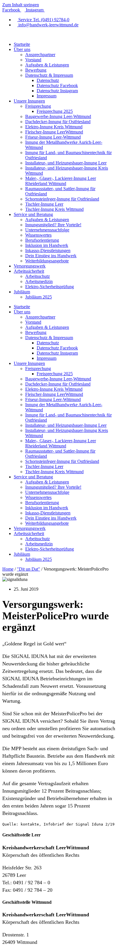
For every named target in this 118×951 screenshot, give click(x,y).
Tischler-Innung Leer (44, 204)
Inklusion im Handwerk (46, 245)
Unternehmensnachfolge (47, 229)
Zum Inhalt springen (20, 4)
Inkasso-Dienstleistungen (47, 250)
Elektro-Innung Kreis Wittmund (53, 126)
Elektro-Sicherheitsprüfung (49, 286)
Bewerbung (35, 70)
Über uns (22, 49)
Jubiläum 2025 (38, 296)
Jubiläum (22, 291)
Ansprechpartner (40, 54)
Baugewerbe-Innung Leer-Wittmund (58, 116)
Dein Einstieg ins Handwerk (50, 255)
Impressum (46, 95)
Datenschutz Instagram (57, 90)
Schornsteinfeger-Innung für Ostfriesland (62, 199)
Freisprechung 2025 (55, 111)
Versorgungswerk (30, 266)
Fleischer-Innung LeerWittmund (54, 131)
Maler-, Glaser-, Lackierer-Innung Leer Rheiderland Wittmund (60, 181)
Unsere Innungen (29, 101)
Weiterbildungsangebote (47, 260)
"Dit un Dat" (28, 569)
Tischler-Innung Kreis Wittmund (54, 209)
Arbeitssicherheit (29, 271)
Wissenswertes (38, 235)
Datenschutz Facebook (57, 85)
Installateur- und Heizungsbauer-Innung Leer (66, 162)
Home (7, 569)
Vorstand (33, 59)
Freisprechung (38, 106)
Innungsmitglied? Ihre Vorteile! (53, 224)
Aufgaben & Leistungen (47, 64)
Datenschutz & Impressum (49, 75)
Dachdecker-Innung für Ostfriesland (58, 121)
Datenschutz (48, 80)
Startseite (22, 44)
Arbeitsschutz (37, 276)
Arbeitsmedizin (39, 281)
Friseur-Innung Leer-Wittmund (53, 137)
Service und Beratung (33, 214)
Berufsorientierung (42, 240)
